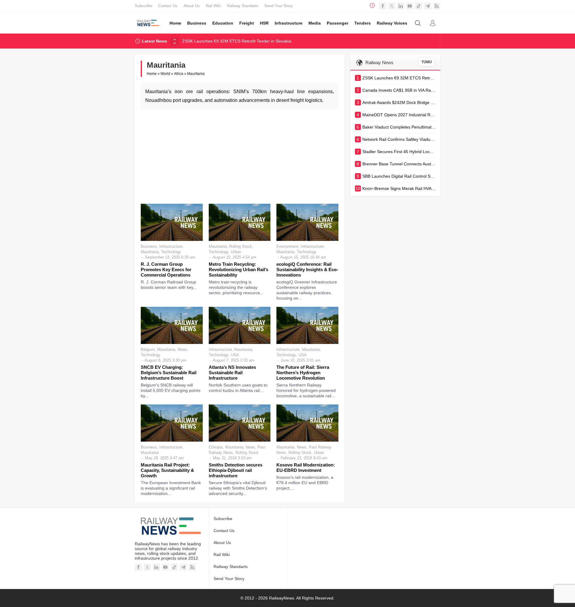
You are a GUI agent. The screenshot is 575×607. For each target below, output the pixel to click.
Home (152, 74)
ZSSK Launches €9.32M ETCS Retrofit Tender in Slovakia (236, 41)
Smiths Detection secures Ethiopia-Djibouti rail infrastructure (235, 470)
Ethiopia (216, 447)
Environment (287, 246)
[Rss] (436, 6)
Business (149, 246)
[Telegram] (427, 6)
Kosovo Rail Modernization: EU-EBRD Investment (305, 467)
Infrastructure (170, 246)
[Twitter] (391, 6)
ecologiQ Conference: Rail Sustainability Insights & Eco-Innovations (307, 269)
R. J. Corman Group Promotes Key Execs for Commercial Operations (166, 269)
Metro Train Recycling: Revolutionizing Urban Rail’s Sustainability (238, 269)
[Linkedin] (400, 6)
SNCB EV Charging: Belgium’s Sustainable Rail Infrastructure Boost (168, 372)
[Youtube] (409, 6)
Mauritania (150, 252)
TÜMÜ (426, 62)
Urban (236, 252)
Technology (171, 252)
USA (235, 355)
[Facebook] (382, 6)
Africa (178, 74)
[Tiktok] (418, 6)
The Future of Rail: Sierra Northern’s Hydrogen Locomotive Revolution (302, 372)
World (165, 74)
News (182, 349)
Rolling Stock (240, 246)
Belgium (148, 349)
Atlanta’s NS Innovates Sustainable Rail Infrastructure (232, 372)
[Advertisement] (239, 156)
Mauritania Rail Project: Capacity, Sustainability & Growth (167, 470)
